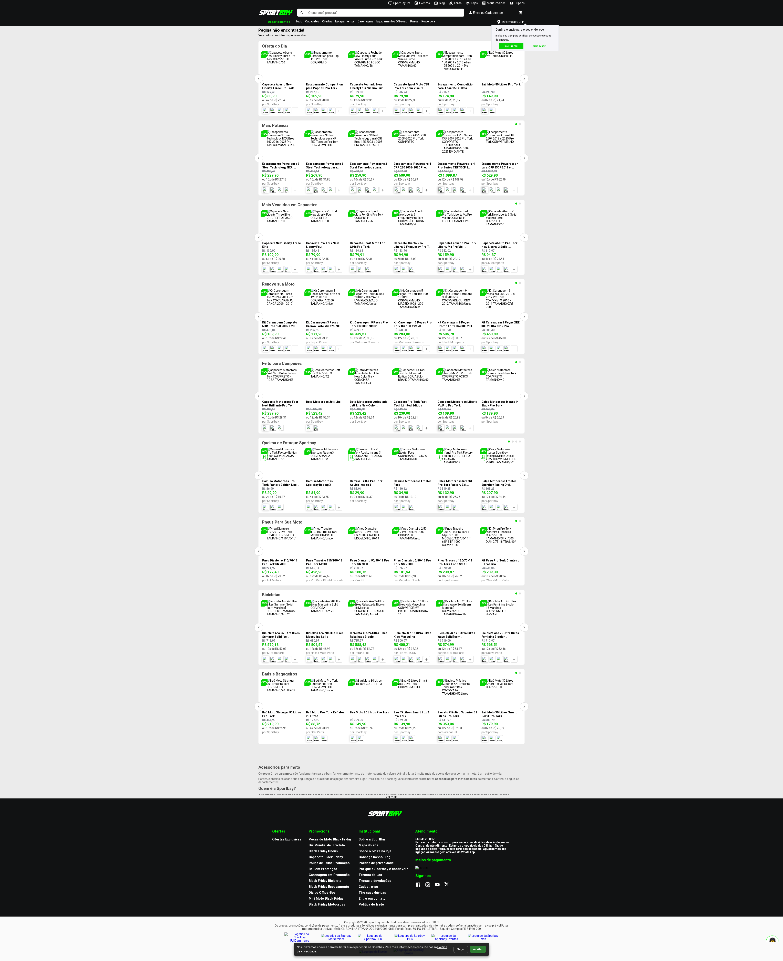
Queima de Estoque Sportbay (289, 442)
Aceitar (478, 949)
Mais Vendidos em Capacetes (289, 204)
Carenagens (365, 21)
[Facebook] (420, 885)
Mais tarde (539, 46)
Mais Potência (275, 125)
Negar (461, 949)
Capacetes (312, 21)
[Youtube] (439, 885)
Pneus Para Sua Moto (282, 522)
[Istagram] (430, 885)
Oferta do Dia (274, 46)
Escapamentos (345, 21)
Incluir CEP (511, 46)
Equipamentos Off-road (391, 21)
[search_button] (301, 13)
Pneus (414, 21)
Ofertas (327, 21)
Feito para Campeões (282, 363)
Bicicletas (271, 594)
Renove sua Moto (278, 284)
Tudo (299, 21)
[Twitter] (449, 885)
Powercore (428, 21)
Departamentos (279, 21)
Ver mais (391, 796)
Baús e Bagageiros (279, 674)
